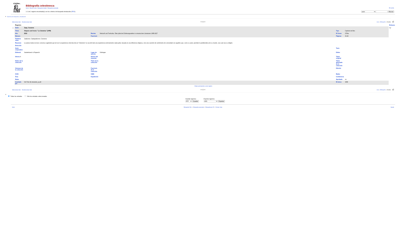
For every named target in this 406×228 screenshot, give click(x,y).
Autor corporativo (19, 49)
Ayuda (392, 107)
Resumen (18, 43)
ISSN (16, 74)
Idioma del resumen (94, 57)
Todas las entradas (16, 96)
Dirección (18, 45)
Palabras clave (18, 39)
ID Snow (339, 33)
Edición (338, 68)
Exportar (221, 101)
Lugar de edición (94, 53)
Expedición (94, 76)
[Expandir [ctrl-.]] (6, 94)
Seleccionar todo (16, 22)
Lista (378, 21)
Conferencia (340, 76)
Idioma (17, 56)
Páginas (338, 36)
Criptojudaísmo (35, 38)
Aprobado (339, 79)
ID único (339, 82)
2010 (25, 33)
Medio (338, 74)
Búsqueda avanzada (53, 8)
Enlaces (392, 25)
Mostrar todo (33, 8)
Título (17, 31)
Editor (338, 52)
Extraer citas (219, 107)
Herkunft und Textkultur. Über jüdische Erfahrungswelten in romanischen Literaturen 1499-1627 (129, 33)
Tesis (337, 48)
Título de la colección (94, 61)
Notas (17, 79)
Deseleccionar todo (27, 22)
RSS (73, 11)
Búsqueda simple (42, 8)
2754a (347, 33)
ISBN (92, 74)
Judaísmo (27, 38)
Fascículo (94, 36)
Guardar (195, 101)
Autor (17, 27)
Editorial (18, 52)
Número (17, 36)
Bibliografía (383, 21)
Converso (44, 38)
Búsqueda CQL (188, 107)
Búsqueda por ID (209, 107)
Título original (338, 57)
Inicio (27, 8)
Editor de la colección (19, 61)
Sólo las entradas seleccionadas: (37, 96)
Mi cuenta (391, 8)
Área (16, 76)
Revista (93, 33)
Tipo (337, 31)
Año (16, 33)
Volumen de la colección (19, 69)
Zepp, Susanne (29, 27)
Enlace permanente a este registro (203, 86)
